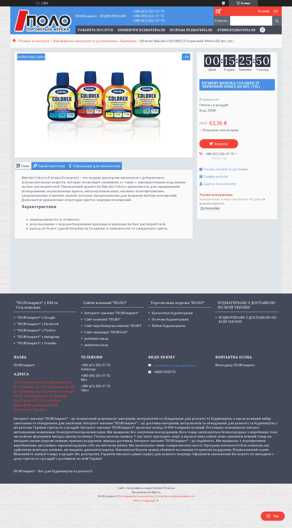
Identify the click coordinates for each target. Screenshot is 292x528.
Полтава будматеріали (191, 30)
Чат (276, 516)
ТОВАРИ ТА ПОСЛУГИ (95, 30)
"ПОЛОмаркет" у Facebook (38, 324)
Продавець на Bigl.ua (146, 492)
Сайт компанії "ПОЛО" (102, 319)
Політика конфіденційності (176, 496)
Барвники (128, 41)
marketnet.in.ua (96, 345)
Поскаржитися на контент (136, 496)
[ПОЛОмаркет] (42, 20)
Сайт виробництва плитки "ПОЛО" (113, 326)
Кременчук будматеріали (141, 30)
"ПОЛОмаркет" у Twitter (36, 330)
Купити (221, 143)
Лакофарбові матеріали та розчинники (85, 41)
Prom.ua (169, 488)
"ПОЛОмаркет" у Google (36, 317)
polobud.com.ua (96, 338)
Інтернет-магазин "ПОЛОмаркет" (111, 313)
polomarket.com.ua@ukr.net (174, 365)
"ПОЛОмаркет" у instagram (38, 337)
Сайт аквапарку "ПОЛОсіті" (106, 332)
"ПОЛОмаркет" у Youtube (37, 343)
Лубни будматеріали (236, 30)
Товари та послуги (34, 41)
